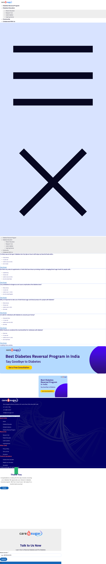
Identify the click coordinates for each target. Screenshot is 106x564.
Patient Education (10, 11)
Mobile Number (4, 552)
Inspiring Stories (10, 17)
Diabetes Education (9, 8)
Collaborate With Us (9, 21)
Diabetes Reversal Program (11, 5)
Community (6, 19)
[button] (53, 129)
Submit (3, 559)
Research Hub (9, 13)
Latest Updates (9, 15)
